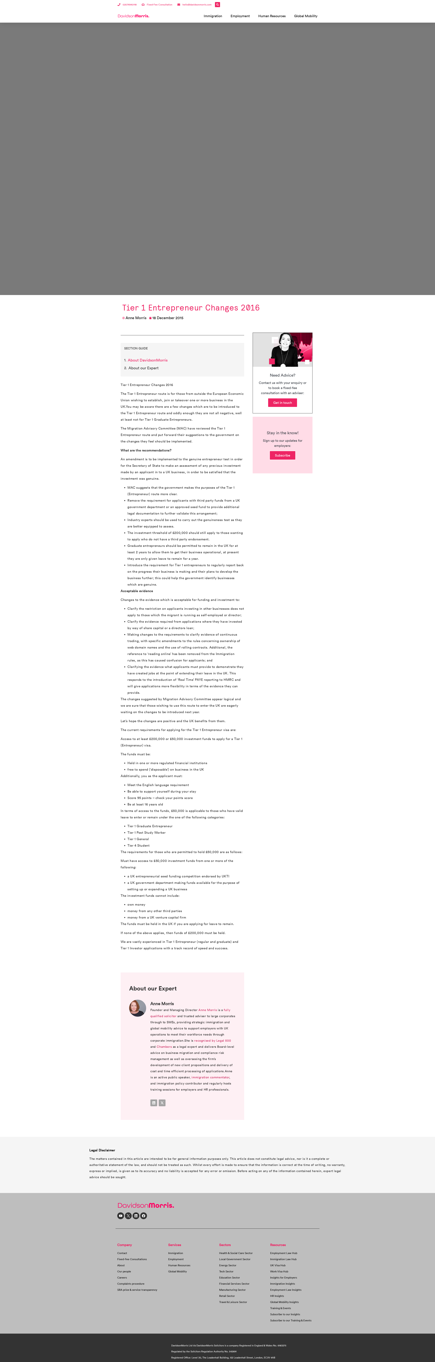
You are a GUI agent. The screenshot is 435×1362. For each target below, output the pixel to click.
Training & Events (280, 1308)
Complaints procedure (130, 1283)
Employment (240, 16)
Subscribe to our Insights (285, 1314)
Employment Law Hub (283, 1253)
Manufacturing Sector (232, 1289)
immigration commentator (210, 1077)
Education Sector (229, 1277)
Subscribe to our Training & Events (290, 1320)
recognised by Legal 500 (212, 1040)
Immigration (213, 16)
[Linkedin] (153, 1102)
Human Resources (272, 16)
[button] (217, 4)
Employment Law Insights (285, 1289)
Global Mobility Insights (284, 1302)
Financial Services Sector (234, 1283)
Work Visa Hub (279, 1271)
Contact (122, 1253)
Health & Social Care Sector (236, 1253)
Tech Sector (226, 1271)
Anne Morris (208, 1010)
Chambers (164, 1047)
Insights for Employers (283, 1277)
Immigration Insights (282, 1283)
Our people (124, 1271)
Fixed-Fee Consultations (132, 1259)
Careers (122, 1277)
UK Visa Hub (277, 1265)
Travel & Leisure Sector (233, 1302)
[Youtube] (120, 1215)
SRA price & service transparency (137, 1289)
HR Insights (277, 1296)
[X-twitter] (162, 1102)
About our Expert (143, 367)
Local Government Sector (234, 1259)
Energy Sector (227, 1265)
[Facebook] (143, 1215)
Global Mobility (305, 16)
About (121, 1265)
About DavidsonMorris (148, 360)
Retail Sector (227, 1296)
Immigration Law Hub (283, 1259)
